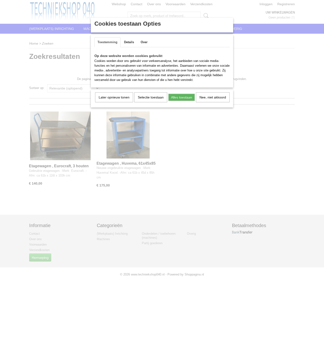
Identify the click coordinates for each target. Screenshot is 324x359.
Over (144, 42)
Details (129, 42)
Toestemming (107, 42)
